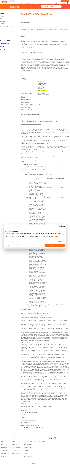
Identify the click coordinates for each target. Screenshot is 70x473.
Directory (2, 49)
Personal (12, 1)
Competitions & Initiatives (7, 40)
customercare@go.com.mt (29, 420)
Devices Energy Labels (17, 455)
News (2, 444)
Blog (2, 443)
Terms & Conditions (28, 440)
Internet (2, 32)
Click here (46, 320)
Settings (60, 241)
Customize (34, 245)
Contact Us (37, 440)
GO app (14, 440)
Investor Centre (4, 455)
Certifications (4, 447)
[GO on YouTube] (51, 438)
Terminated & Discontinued (7, 26)
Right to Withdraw (28, 456)
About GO (3, 440)
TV (0, 29)
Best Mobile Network (5, 446)
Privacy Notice (27, 443)
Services (2, 21)
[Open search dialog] (68, 3)
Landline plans (15, 450)
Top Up (58, 1)
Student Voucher (49, 3)
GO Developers (4, 452)
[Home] (4, 2)
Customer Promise (5, 453)
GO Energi (65, 3)
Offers (1, 19)
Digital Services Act (28, 455)
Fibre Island (15, 449)
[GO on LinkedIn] (55, 438)
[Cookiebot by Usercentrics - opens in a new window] (59, 226)
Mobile (2, 13)
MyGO (13, 441)
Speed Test (14, 444)
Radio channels (15, 452)
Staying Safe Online (16, 453)
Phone (1, 35)
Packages (2, 38)
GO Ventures (3, 456)
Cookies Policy (42, 236)
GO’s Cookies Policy (28, 441)
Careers (2, 441)
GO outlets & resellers (40, 441)
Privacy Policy (54, 236)
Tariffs (2, 23)
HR (0, 52)
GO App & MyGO (4, 43)
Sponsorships (4, 450)
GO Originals (15, 446)
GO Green (3, 449)
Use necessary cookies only (15, 245)
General (2, 16)
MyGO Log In (64, 1)
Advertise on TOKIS (16, 447)
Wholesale (25, 1)
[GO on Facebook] (48, 438)
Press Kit (3, 458)
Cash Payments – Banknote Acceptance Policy (29, 452)
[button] (51, 6)
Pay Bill (52, 1)
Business (18, 1)
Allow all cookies (55, 245)
